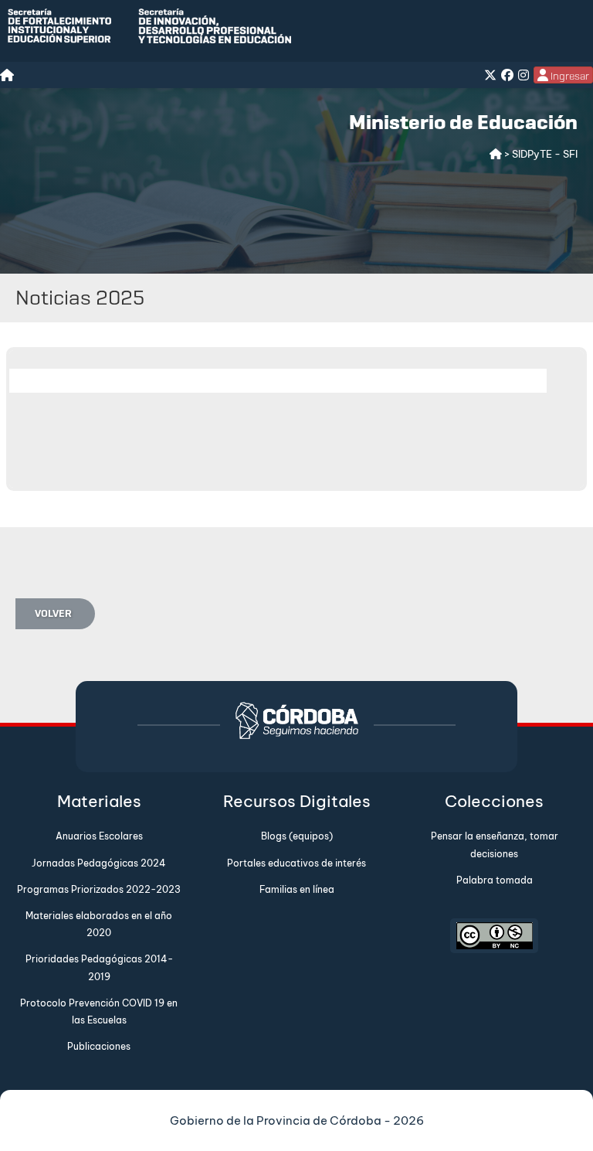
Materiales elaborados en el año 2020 (98, 924)
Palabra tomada (494, 880)
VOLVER (53, 613)
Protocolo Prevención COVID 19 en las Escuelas (99, 1011)
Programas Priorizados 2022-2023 (99, 889)
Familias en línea (296, 889)
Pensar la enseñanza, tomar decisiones (494, 844)
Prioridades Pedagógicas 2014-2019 (99, 967)
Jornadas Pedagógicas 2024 (99, 863)
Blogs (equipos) (297, 836)
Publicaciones (98, 1046)
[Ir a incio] (497, 154)
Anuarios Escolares (99, 836)
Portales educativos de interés (296, 863)
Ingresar (568, 76)
